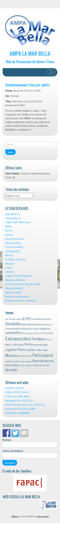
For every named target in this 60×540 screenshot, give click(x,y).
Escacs (9, 234)
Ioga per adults (13, 292)
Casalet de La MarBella (17, 413)
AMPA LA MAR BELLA (30, 53)
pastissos (9, 361)
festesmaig (37, 344)
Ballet (8, 226)
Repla (8, 365)
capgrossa (45, 328)
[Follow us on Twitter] (15, 433)
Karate (8, 230)
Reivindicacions (43, 360)
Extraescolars (18, 338)
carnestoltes (13, 332)
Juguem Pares (15, 349)
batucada (26, 324)
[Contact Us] (24, 433)
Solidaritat (38, 365)
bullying (23, 328)
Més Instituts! (22, 356)
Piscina (9, 255)
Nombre (6, 440)
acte (6, 319)
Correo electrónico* (12, 451)
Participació (42, 354)
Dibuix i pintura (13, 243)
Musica (10, 355)
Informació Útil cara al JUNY (20, 409)
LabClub (9, 271)
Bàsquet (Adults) (14, 288)
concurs (30, 333)
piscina (17, 361)
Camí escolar (33, 328)
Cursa (35, 333)
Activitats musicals (15, 259)
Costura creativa (14, 247)
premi (23, 361)
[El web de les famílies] (30, 483)
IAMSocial (15, 516)
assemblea (37, 319)
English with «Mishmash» (18, 222)
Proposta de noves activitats (20, 300)
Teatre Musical (13, 218)
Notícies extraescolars (17, 296)
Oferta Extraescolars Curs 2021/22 (25, 404)
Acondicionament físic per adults (27, 84)
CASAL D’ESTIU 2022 (16, 392)
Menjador (45, 350)
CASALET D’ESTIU (14, 388)
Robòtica (16, 365)
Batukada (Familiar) (15, 280)
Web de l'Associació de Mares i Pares (30, 61)
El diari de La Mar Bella (17, 396)
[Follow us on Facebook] (6, 433)
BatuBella (12, 323)
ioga (45, 344)
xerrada (46, 365)
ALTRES (27, 318)
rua (22, 365)
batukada (37, 324)
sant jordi (29, 365)
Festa (28, 344)
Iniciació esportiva (14, 239)
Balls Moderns (12, 214)
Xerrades (11, 369)
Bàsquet (9, 263)
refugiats (29, 361)
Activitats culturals (15, 319)
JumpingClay (12, 251)
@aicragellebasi (43, 516)
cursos (42, 333)
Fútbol (8, 267)
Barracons (46, 319)
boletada (16, 328)
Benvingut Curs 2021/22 (19, 400)
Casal (24, 333)
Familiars (38, 338)
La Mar (39, 350)
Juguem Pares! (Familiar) (18, 276)
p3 (30, 355)
